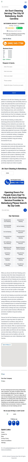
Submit (14, 93)
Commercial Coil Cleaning (20, 237)
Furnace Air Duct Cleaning (7, 237)
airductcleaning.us (10, 448)
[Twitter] (13, 423)
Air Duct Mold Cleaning (7, 264)
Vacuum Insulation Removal (20, 242)
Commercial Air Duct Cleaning (7, 226)
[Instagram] (9, 423)
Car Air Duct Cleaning (7, 253)
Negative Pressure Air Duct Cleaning (20, 248)
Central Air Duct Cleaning (20, 259)
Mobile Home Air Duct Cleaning (7, 248)
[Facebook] (17, 423)
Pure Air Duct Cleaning (20, 264)
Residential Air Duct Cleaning (7, 220)
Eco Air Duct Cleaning (7, 259)
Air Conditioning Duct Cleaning (7, 242)
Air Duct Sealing (20, 226)
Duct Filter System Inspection (20, 231)
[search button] (25, 6)
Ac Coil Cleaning (7, 231)
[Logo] (10, 2)
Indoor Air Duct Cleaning (20, 253)
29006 (7, 173)
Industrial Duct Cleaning (20, 220)
